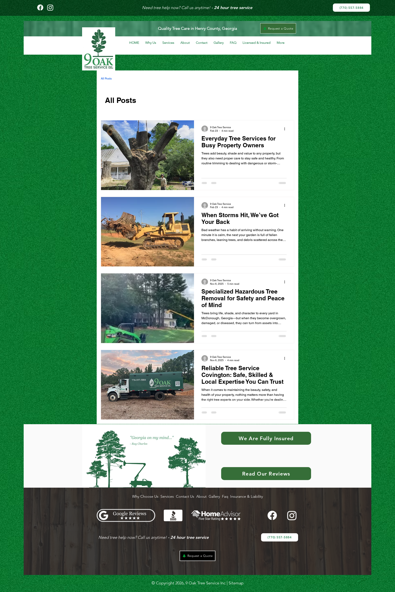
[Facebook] (40, 7)
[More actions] (285, 128)
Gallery (215, 496)
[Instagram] (50, 7)
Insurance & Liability (246, 496)
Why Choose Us (145, 496)
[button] (278, 28)
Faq (225, 496)
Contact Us (185, 496)
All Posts (106, 78)
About (201, 496)
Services (167, 496)
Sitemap (236, 582)
